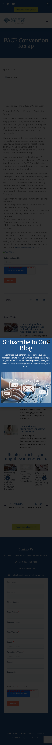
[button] (49, 341)
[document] (26, 372)
